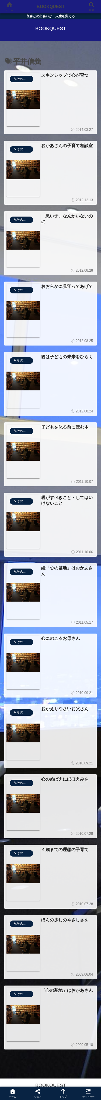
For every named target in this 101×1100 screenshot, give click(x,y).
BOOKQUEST (51, 6)
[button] (90, 821)
